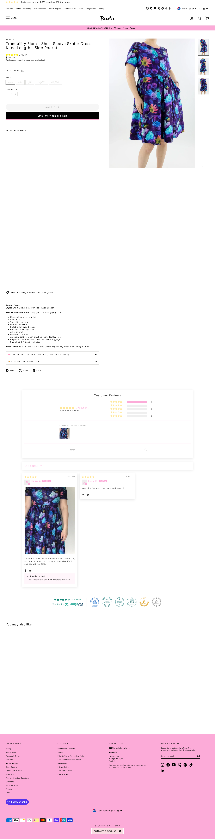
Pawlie (10, 39)
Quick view (30, 703)
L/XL (30, 82)
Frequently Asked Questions (17, 778)
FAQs (81, 9)
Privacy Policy (63, 767)
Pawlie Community (23, 9)
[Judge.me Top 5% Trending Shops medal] (156, 602)
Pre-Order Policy (64, 774)
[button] (12, 55)
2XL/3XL (42, 82)
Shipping (21, 60)
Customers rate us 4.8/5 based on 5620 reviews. (45, 2)
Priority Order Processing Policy (71, 756)
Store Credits (70, 9)
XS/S (10, 82)
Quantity (12, 90)
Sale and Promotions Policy (69, 760)
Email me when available (52, 115)
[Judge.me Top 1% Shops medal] (144, 602)
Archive (9, 789)
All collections (12, 785)
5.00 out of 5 (82, 408)
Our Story (10, 782)
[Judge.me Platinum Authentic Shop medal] (107, 602)
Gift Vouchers (40, 9)
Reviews (9, 9)
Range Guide (91, 9)
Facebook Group (13, 756)
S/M (20, 82)
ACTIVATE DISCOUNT (105, 831)
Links (8, 793)
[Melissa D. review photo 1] (49, 520)
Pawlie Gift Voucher (14, 771)
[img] (30, 477)
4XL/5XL (55, 82)
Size (8, 77)
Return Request (55, 9)
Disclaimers (62, 763)
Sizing (102, 9)
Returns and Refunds (66, 749)
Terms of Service (64, 771)
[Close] (120, 831)
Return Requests (13, 763)
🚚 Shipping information (23, 361)
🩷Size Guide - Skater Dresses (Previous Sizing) (38, 355)
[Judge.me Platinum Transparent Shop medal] (119, 602)
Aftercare (10, 774)
